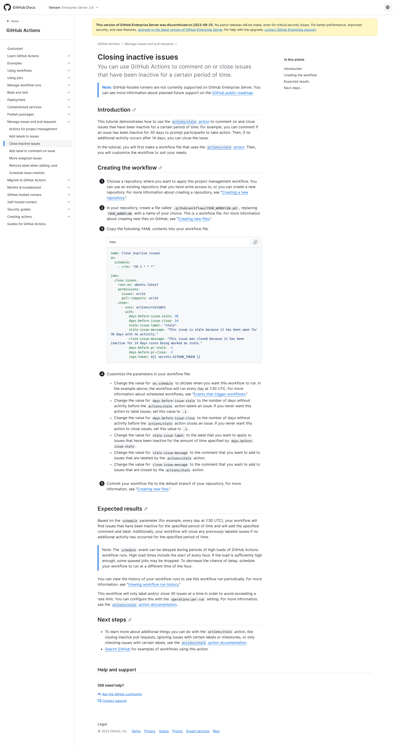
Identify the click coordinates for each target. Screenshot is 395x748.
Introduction (114, 109)
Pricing (177, 731)
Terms (136, 731)
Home (15, 21)
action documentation (144, 604)
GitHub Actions (23, 30)
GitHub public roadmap (232, 92)
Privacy (149, 731)
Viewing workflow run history (153, 584)
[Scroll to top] (385, 738)
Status (164, 731)
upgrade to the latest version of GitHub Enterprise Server (180, 29)
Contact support (114, 701)
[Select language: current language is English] (387, 7)
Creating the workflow (127, 167)
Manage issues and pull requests (149, 44)
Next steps (112, 619)
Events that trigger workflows (219, 394)
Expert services (197, 731)
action (190, 121)
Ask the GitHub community (122, 694)
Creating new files (193, 218)
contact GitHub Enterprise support (290, 29)
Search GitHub (117, 649)
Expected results (120, 508)
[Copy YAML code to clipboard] (255, 242)
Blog (216, 731)
